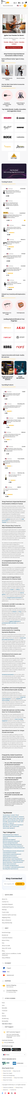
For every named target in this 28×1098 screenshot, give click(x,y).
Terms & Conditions (8, 1087)
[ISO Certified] (17, 1063)
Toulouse (4, 1010)
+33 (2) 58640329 (9, 1042)
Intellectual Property (8, 907)
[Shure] (20, 127)
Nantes (4, 1016)
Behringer (21, 820)
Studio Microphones (8, 834)
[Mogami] (7, 118)
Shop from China (18, 1077)
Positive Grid (15, 826)
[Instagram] (6, 1093)
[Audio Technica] (20, 137)
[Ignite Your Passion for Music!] (14, 23)
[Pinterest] (15, 1093)
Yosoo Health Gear (21, 458)
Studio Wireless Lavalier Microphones (12, 854)
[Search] (25, 5)
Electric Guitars (6, 859)
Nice (3, 1013)
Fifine (16, 815)
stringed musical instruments (14, 597)
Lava (22, 821)
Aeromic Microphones (12, 820)
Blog (3, 951)
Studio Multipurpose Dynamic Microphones (13, 851)
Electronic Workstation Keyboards (11, 841)
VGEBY (23, 391)
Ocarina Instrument (17, 862)
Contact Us (5, 902)
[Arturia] (20, 337)
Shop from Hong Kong (8, 1075)
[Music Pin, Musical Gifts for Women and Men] (6, 477)
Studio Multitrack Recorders (17, 867)
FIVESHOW (22, 188)
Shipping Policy (6, 917)
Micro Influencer (6, 920)
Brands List (5, 935)
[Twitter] (12, 1093)
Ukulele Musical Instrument (9, 855)
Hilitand (23, 432)
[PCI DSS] (5, 1063)
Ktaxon (23, 225)
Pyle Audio (5, 818)
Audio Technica (20, 818)
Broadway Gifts (21, 404)
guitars (8, 519)
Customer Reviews (7, 938)
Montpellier (5, 1021)
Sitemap (4, 909)
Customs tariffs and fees (9, 915)
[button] (16, 3)
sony (24, 280)
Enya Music (20, 824)
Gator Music (6, 826)
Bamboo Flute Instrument (9, 864)
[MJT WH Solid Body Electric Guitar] (4, 491)
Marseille (4, 1008)
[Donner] (20, 118)
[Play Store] (16, 1050)
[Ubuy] (7, 2)
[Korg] (7, 347)
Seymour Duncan (12, 821)
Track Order (5, 912)
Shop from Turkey (7, 1080)
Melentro (23, 239)
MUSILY (19, 487)
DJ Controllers (6, 867)
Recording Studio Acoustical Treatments (13, 846)
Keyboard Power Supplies (9, 839)
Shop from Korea (7, 1077)
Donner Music (14, 816)
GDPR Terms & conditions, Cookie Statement (11, 954)
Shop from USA (7, 1071)
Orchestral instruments (8, 674)
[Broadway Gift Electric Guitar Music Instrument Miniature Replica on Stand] (4, 408)
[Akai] (20, 327)
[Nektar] (7, 337)
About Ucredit (6, 945)
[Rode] (7, 137)
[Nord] (20, 347)
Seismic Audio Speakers (8, 828)
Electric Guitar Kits (7, 862)
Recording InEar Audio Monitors (10, 868)
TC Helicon (10, 823)
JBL (11, 826)
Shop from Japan (7, 1073)
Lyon (3, 1005)
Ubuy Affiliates (6, 958)
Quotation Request (7, 904)
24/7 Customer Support (13, 1032)
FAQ (3, 943)
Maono (4, 820)
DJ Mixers (16, 834)
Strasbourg (5, 1018)
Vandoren (21, 816)
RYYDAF (23, 253)
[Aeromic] (20, 146)
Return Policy (5, 940)
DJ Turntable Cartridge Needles (10, 865)
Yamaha (4, 522)
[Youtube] (9, 1093)
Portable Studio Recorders (17, 860)
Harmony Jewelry (21, 473)
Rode (14, 818)
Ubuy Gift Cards (6, 948)
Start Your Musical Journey (14, 47)
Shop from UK (16, 1071)
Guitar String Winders (16, 859)
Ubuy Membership (7, 923)
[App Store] (6, 1050)
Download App (6, 932)
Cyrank (23, 446)
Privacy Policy (19, 1087)
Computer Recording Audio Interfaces (12, 844)
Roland (14, 611)
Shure (10, 818)
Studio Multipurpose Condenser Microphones (13, 847)
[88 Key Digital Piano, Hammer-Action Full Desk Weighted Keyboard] (5, 243)
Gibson (18, 589)
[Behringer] (14, 156)
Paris (3, 1002)
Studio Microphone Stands (9, 852)
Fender (12, 589)
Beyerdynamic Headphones (9, 824)
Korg (20, 611)
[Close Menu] (1, 3)
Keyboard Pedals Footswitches (10, 857)
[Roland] (7, 327)
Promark (5, 821)
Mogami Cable (6, 816)
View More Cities (7, 1024)
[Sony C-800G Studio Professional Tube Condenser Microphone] (5, 284)
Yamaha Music (6, 815)
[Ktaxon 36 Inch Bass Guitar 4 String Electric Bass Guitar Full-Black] (5, 229)
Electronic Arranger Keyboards (10, 842)
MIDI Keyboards (6, 860)
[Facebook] (3, 1093)
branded (23, 266)
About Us (4, 899)
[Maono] (7, 146)
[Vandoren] (7, 127)
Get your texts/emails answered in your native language (13, 1036)
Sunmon (5, 823)
